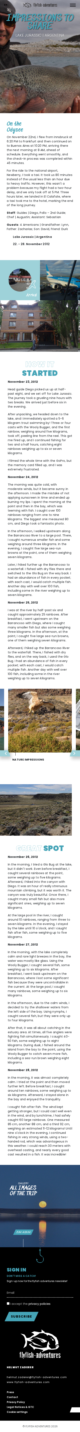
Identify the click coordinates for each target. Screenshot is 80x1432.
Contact (12, 1397)
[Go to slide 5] (44, 344)
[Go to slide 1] (35, 344)
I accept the (30, 1304)
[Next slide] (47, 345)
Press (10, 1392)
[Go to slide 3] (32, 828)
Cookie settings (17, 1412)
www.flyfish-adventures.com (28, 1382)
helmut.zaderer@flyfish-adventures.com (37, 1377)
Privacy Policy (16, 1402)
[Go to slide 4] (34, 828)
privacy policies (39, 1304)
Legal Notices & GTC (20, 1407)
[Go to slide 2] (30, 828)
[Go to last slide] (32, 345)
